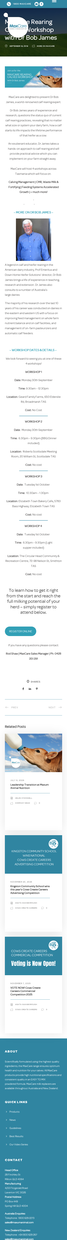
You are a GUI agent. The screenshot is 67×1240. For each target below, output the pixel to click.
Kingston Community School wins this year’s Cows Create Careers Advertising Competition (30, 889)
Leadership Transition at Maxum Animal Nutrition (29, 786)
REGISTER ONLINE (20, 631)
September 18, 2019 (19, 46)
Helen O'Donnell (23, 798)
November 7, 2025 (20, 983)
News (12, 1119)
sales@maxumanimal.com (19, 1222)
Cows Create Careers (26, 908)
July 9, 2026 (17, 780)
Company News (22, 803)
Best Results (16, 1136)
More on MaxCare (46, 46)
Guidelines (15, 1128)
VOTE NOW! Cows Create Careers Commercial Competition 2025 (25, 991)
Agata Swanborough (26, 903)
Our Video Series (18, 1144)
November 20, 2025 (21, 882)
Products (14, 1111)
